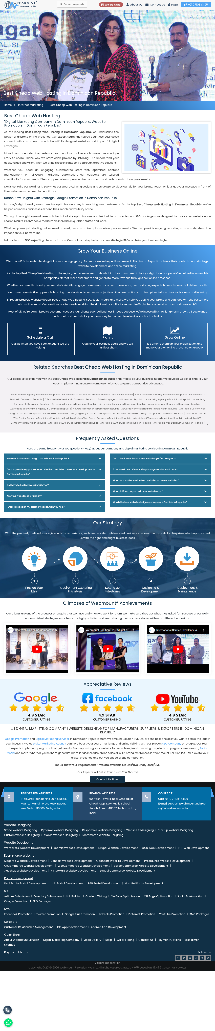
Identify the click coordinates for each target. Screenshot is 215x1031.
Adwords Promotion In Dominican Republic (96, 408)
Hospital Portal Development (144, 883)
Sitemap (9, 945)
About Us (136, 5)
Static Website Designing (20, 830)
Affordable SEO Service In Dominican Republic (73, 422)
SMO (7, 909)
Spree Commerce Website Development (141, 866)
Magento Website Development (25, 861)
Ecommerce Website (19, 856)
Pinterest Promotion (141, 914)
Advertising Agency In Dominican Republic (120, 399)
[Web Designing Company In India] (37, 648)
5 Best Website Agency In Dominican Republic (35, 394)
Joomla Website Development (74, 848)
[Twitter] (184, 958)
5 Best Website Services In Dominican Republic (70, 399)
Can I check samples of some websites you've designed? (144, 458)
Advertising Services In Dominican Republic (122, 404)
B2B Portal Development (104, 883)
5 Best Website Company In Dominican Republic (161, 394)
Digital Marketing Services (52, 739)
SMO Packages (199, 914)
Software (10, 922)
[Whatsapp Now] (8, 1010)
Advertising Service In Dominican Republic (74, 404)
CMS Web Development (158, 848)
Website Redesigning (140, 830)
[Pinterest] (190, 958)
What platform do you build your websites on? (138, 491)
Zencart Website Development (71, 861)
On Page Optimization (125, 896)
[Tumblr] (202, 958)
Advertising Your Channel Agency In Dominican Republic (40, 408)
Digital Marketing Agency (49, 744)
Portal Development (18, 878)
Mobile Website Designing (61, 835)
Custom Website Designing (22, 835)
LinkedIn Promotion (111, 914)
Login (174, 5)
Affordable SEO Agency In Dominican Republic (158, 418)
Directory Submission (48, 896)
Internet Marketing (30, 105)
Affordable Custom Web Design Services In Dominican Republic (96, 418)
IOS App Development (72, 927)
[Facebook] (178, 958)
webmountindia (177, 808)
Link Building (73, 896)
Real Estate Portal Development (25, 883)
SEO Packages (42, 901)
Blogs (108, 940)
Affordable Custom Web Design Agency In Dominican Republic (77, 413)
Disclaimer (192, 940)
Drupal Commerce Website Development (127, 871)
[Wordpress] (208, 958)
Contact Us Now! (107, 779)
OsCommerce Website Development (29, 866)
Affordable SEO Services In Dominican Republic (125, 422)
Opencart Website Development (118, 861)
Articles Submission (17, 896)
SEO (7, 891)
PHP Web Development (193, 848)
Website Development (20, 843)
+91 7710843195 (197, 5)
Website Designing (17, 825)
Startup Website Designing (175, 830)
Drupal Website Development (118, 848)
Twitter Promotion (48, 914)
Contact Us (157, 5)
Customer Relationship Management (28, 927)
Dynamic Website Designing (59, 830)
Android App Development (108, 927)
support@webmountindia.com (188, 804)
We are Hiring (125, 940)
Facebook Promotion (18, 914)
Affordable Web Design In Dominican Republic (178, 422)
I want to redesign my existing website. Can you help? (36, 506)
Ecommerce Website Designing (102, 835)
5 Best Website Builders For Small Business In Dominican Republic (97, 394)
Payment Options (169, 940)
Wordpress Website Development (26, 848)
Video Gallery (92, 940)
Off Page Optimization (158, 896)
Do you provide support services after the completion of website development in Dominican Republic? (51, 472)
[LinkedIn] (196, 958)
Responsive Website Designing (102, 830)
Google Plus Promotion (80, 914)
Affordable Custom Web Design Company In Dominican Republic (148, 413)
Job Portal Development (67, 883)
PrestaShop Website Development (167, 861)
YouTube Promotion (172, 914)
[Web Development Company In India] (107, 648)
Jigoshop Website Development (25, 871)
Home (8, 105)
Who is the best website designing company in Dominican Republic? (150, 502)
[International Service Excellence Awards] (178, 648)
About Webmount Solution (21, 940)
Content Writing (96, 896)
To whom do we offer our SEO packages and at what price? (145, 469)
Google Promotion (17, 739)
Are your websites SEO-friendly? (24, 496)
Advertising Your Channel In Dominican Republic (174, 404)
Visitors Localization (107, 963)
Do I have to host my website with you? (28, 485)
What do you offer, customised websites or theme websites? (146, 480)
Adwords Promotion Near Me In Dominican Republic (149, 408)
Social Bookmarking (190, 896)
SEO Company (171, 744)
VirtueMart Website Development (73, 871)
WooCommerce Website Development (84, 866)
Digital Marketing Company (61, 940)
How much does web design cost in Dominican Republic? (38, 458)
